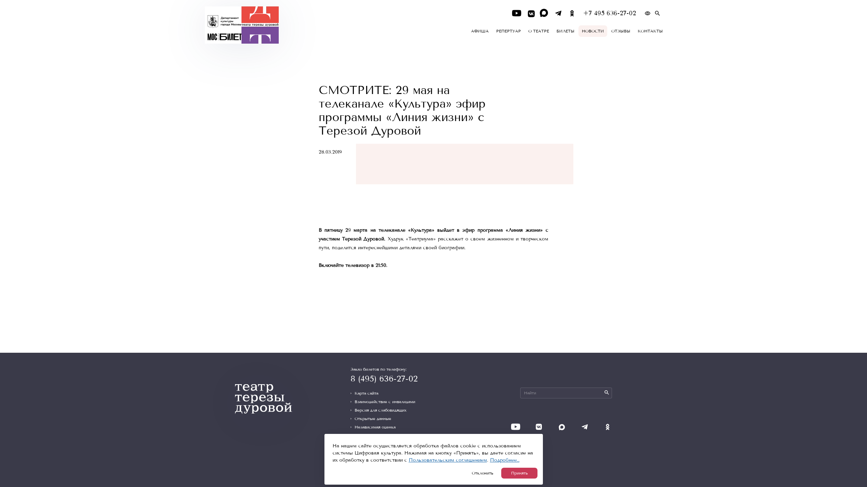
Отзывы (620, 31)
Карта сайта (366, 393)
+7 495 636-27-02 (609, 13)
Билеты (565, 31)
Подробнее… (505, 460)
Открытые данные (373, 418)
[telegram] (558, 13)
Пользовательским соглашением (448, 460)
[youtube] (516, 13)
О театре (538, 31)
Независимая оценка (375, 427)
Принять (519, 473)
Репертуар (508, 31)
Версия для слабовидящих (380, 410)
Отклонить (482, 473)
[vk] (530, 13)
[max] (544, 13)
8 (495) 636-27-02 (384, 379)
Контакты (650, 31)
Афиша (480, 31)
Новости (593, 31)
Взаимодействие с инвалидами (385, 401)
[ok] (572, 13)
